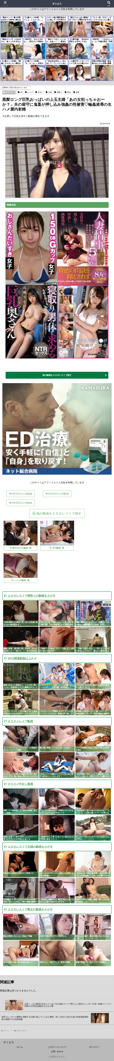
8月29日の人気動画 (21, 503)
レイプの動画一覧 (22, 580)
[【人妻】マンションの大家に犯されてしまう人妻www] (21, 565)
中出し (40, 92)
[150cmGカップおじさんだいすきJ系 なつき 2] (31, 283)
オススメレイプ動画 (20, 721)
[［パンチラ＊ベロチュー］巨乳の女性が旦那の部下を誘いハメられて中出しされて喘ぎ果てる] (21, 533)
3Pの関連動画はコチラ (22, 658)
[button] (105, 631)
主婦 (50, 92)
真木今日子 (10, 92)
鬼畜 (77, 92)
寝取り (59, 92)
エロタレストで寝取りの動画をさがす (32, 595)
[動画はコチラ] (57, 195)
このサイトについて (57, 1047)
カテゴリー (94, 1047)
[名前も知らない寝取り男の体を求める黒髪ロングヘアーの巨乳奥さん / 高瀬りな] (31, 357)
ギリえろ (57, 3)
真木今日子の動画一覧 (21, 548)
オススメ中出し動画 (20, 784)
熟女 (69, 92)
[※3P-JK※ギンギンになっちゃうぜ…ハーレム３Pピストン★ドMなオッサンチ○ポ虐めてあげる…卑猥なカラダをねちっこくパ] (57, 533)
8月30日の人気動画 (58, 493)
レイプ (30, 92)
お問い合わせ (57, 1051)
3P (21, 92)
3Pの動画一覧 (58, 548)
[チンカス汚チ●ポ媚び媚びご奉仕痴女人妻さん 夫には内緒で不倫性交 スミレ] (83, 357)
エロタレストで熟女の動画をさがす (30, 909)
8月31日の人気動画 (21, 493)
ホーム (20, 1047)
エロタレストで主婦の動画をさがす (30, 846)
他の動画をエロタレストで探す (57, 375)
